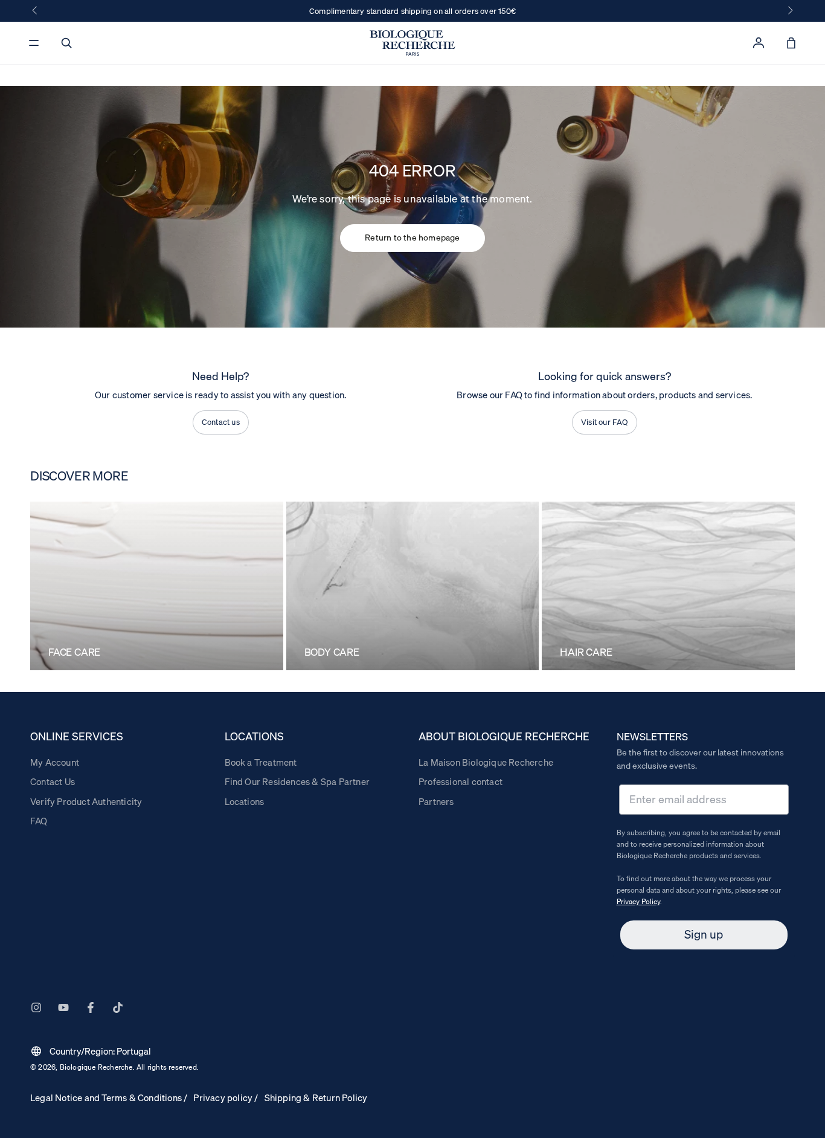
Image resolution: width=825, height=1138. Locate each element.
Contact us (221, 422)
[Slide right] (789, 11)
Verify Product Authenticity (86, 801)
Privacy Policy (638, 901)
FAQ (39, 820)
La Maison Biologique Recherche (486, 762)
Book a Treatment (261, 762)
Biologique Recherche (96, 1067)
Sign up (703, 934)
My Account (54, 762)
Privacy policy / (225, 1097)
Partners (436, 801)
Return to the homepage (412, 237)
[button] (66, 43)
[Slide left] (36, 11)
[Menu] (34, 43)
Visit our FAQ (604, 422)
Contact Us (52, 781)
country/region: (90, 1051)
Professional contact (460, 781)
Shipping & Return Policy (316, 1097)
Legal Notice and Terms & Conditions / (108, 1097)
